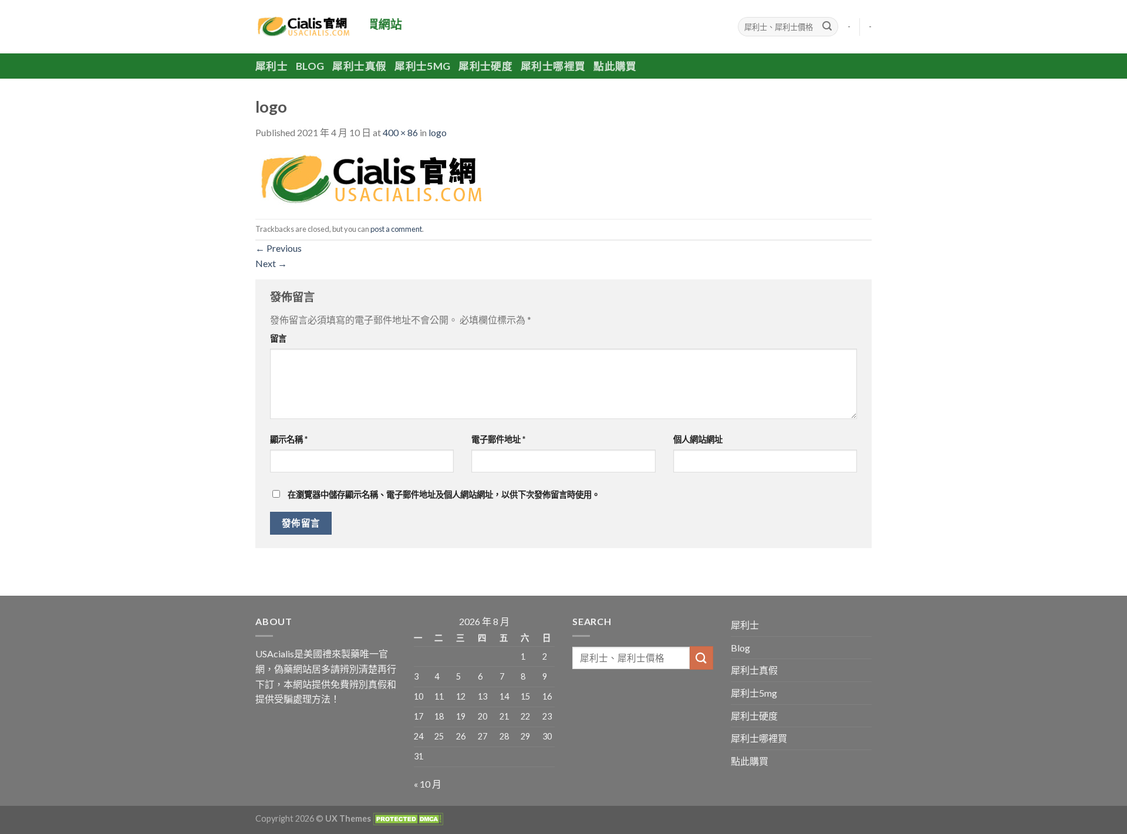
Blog (310, 66)
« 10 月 (427, 783)
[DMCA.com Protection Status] (407, 818)
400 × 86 (400, 132)
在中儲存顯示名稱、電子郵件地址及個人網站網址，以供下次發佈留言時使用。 (444, 494)
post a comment (396, 229)
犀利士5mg (422, 66)
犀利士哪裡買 (553, 66)
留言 (278, 338)
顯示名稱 (289, 439)
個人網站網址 (698, 439)
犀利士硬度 (485, 66)
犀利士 (271, 66)
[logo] (372, 178)
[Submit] (827, 27)
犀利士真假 (359, 66)
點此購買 (614, 66)
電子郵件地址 (498, 439)
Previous (278, 248)
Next (271, 263)
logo (437, 132)
